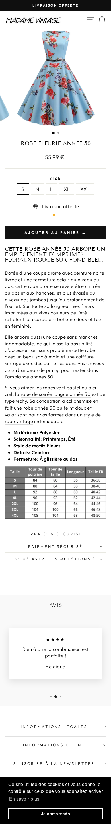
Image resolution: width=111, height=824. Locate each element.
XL (67, 189)
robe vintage (19, 421)
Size (55, 178)
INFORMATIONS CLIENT (54, 745)
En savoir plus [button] (24, 799)
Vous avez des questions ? (55, 558)
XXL (84, 189)
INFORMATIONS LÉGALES (54, 726)
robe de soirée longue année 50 (56, 394)
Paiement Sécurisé (55, 546)
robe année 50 (39, 408)
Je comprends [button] (55, 813)
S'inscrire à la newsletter (53, 763)
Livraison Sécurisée (55, 534)
